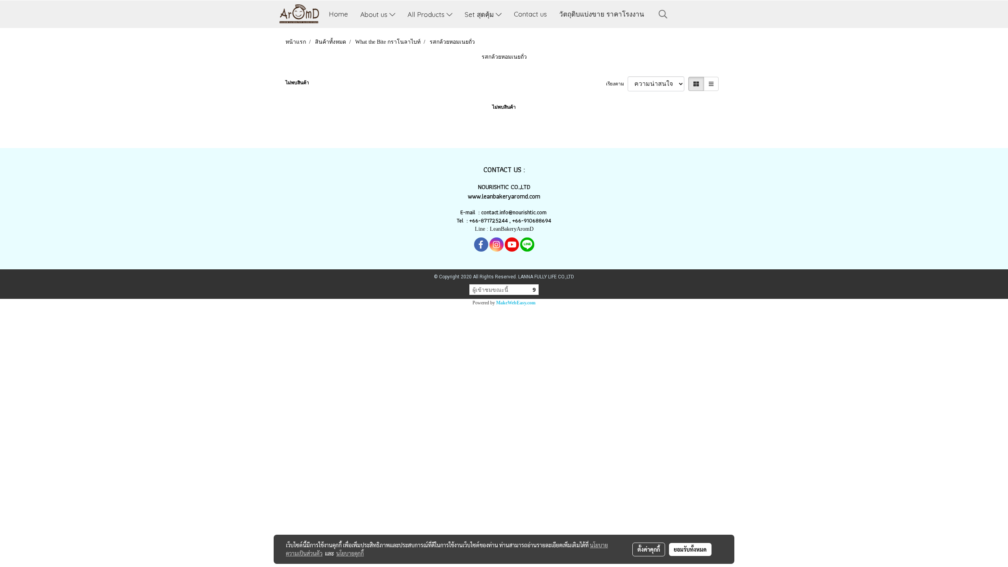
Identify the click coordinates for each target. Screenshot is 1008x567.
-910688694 (536, 220)
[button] (663, 14)
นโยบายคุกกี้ (350, 553)
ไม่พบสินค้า (297, 82)
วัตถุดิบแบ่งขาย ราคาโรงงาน (601, 14)
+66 (516, 220)
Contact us (530, 14)
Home (338, 14)
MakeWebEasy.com (516, 303)
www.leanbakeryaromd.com (504, 196)
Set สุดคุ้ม (480, 14)
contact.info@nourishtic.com (514, 212)
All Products (427, 14)
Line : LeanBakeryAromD (504, 229)
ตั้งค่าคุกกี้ (648, 549)
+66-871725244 (488, 220)
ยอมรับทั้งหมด (690, 549)
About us (374, 14)
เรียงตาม (617, 84)
